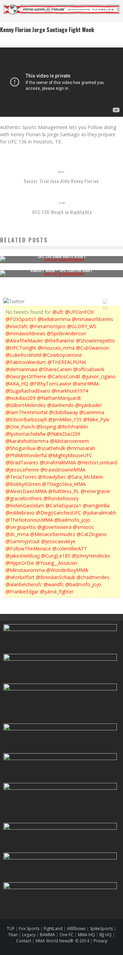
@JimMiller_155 (65, 419)
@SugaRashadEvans (27, 391)
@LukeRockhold (23, 355)
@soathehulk (51, 448)
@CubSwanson (92, 348)
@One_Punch (20, 426)
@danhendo (60, 405)
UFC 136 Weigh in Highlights (62, 211)
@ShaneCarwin (55, 369)
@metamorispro (47, 326)
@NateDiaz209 (63, 434)
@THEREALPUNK (66, 362)
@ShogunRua (20, 448)
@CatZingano (92, 534)
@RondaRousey (61, 498)
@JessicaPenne (22, 469)
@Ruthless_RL (63, 491)
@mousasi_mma (56, 348)
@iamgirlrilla (96, 505)
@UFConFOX (79, 312)
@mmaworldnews (25, 333)
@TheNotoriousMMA (29, 520)
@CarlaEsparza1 (63, 505)
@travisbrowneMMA (62, 469)
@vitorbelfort (20, 577)
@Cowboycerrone (62, 355)
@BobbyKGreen (23, 484)
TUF (10, 928)
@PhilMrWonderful (26, 455)
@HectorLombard (97, 462)
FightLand (53, 928)
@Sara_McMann (85, 477)
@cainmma (91, 412)
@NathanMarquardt (59, 398)
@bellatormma (54, 319)
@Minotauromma (25, 570)
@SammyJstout (22, 541)
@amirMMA (86, 383)
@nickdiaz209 (20, 398)
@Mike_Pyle (96, 419)
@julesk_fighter (56, 591)
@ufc (58, 312)
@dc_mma (17, 534)
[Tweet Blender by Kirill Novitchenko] (113, 301)
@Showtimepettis (95, 340)
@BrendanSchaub (55, 577)
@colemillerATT (69, 548)
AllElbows (76, 928)
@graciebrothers (23, 498)
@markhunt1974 (70, 391)
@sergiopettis (20, 527)
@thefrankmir (59, 340)
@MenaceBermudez (52, 534)
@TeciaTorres (21, 477)
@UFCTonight (20, 348)
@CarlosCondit (63, 376)
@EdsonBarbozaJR (26, 419)
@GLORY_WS (81, 326)
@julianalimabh (99, 512)
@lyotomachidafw (25, 434)
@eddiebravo (20, 512)
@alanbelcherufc (23, 584)
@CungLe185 (55, 555)
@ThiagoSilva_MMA (64, 484)
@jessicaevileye (58, 541)
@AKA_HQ (16, 383)
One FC (66, 935)
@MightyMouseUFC (70, 455)
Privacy (100, 941)
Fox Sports (28, 928)
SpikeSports (101, 928)
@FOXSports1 (20, 319)
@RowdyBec (52, 477)
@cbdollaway (63, 412)
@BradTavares (21, 462)
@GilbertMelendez (25, 405)
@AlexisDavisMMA (26, 491)
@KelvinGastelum (24, 505)
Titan (13, 935)
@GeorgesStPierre (25, 376)
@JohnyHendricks (91, 555)
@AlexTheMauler (24, 340)
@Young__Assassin (56, 563)
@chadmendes (93, 577)
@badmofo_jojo (72, 520)
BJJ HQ (105, 935)
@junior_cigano (98, 376)
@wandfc (53, 584)
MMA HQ (86, 935)
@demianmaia (21, 369)
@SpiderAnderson (66, 333)
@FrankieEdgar (22, 591)
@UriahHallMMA (58, 462)
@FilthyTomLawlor (50, 383)
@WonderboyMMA (67, 570)
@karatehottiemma (27, 441)
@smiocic (83, 527)
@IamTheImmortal (26, 412)
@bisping (46, 426)
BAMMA (47, 935)
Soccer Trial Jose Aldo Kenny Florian (61, 180)
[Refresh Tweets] (105, 301)
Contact (24, 941)
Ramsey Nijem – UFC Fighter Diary (61, 270)
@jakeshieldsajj (22, 555)
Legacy (29, 935)
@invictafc (16, 326)
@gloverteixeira (54, 527)
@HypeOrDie (19, 563)
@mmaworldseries (92, 319)
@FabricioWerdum (25, 362)
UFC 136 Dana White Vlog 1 (61, 256)
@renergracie (95, 491)
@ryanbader (88, 405)
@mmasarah (81, 448)
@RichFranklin (72, 426)
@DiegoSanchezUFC (58, 512)
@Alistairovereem (69, 441)
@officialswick (88, 369)
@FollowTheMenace (28, 548)
